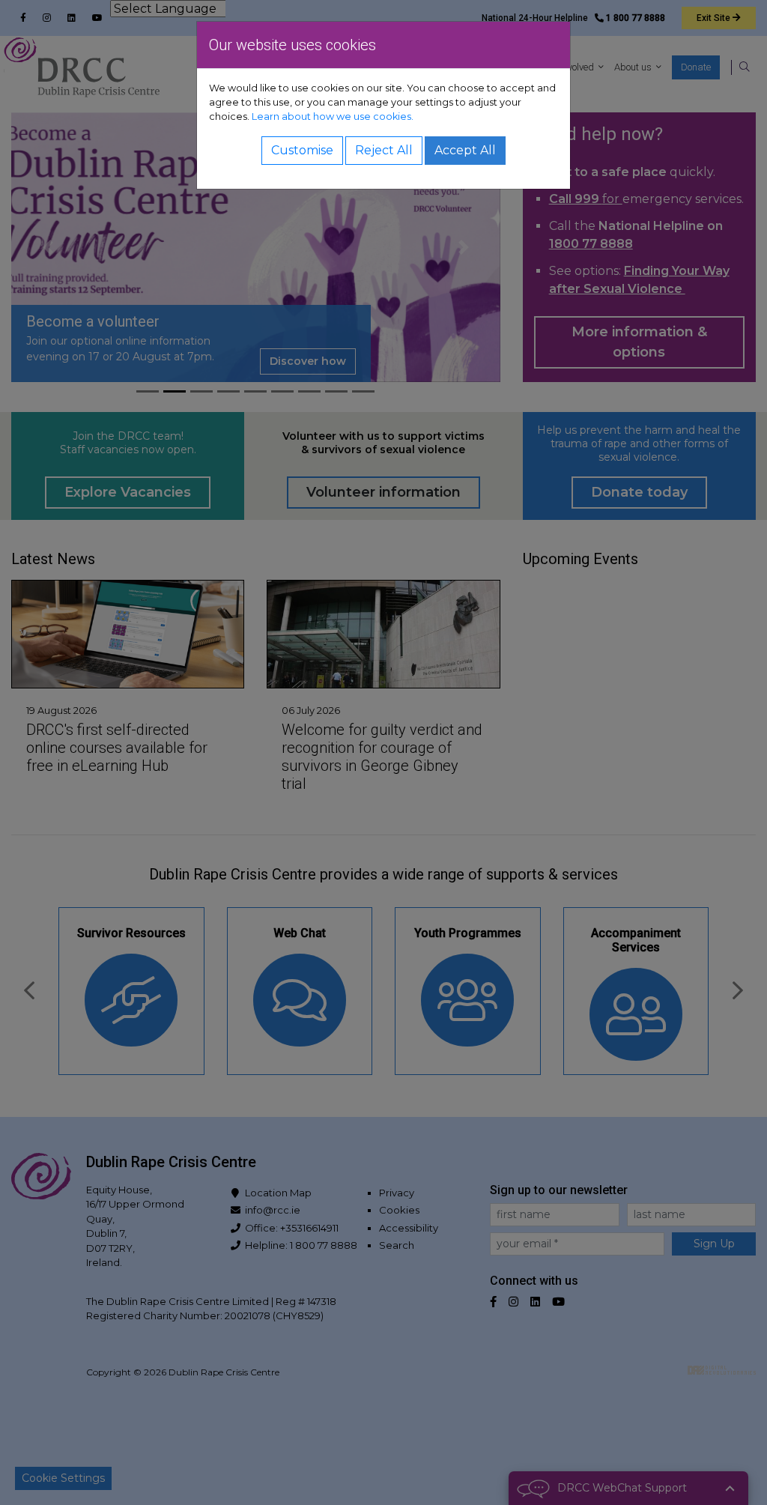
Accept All (465, 150)
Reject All (384, 150)
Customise (302, 150)
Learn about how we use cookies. (332, 116)
